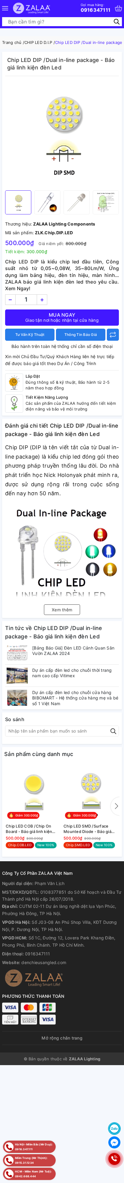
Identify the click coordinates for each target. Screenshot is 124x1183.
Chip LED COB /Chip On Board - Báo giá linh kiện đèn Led (29, 829)
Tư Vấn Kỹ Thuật (30, 334)
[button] (115, 806)
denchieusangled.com (43, 962)
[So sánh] (113, 335)
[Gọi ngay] (114, 1159)
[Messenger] (114, 1142)
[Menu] (5, 8)
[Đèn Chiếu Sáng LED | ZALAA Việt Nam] (31, 8)
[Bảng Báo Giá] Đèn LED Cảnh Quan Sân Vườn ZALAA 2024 (73, 650)
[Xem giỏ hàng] (118, 8)
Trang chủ (11, 42)
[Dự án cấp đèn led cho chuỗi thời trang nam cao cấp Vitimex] (17, 676)
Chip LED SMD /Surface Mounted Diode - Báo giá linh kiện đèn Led (87, 829)
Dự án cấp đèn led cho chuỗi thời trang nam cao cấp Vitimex (72, 673)
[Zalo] (114, 1128)
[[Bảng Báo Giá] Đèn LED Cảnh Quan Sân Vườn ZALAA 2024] (17, 653)
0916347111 (96, 8)
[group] (62, 134)
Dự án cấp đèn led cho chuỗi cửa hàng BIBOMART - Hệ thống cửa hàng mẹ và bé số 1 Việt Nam (75, 698)
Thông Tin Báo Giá (80, 334)
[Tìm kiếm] (116, 21)
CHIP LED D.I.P (38, 42)
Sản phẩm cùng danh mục (38, 754)
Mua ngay (62, 317)
